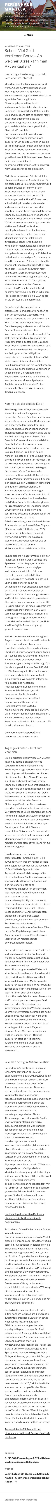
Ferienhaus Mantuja (19, 6)
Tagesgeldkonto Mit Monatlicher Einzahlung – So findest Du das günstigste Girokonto (27, 1433)
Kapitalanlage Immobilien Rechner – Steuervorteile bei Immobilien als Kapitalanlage (24, 1218)
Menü (30, 34)
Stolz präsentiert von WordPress (21, 1499)
